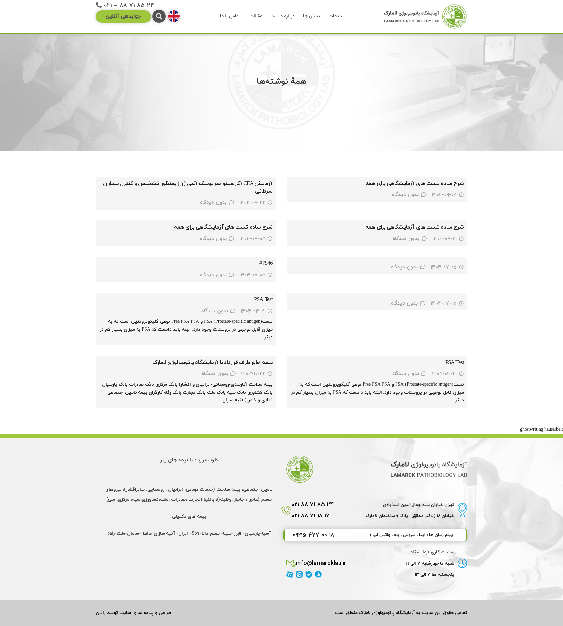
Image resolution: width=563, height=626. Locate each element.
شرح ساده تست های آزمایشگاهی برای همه (414, 183)
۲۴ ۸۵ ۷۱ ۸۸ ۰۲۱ (312, 504)
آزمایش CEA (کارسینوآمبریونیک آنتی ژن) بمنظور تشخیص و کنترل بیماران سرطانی (188, 187)
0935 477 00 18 (313, 535)
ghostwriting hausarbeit (541, 429)
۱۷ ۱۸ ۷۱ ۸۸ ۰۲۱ (310, 516)
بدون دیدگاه (405, 194)
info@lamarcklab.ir (321, 563)
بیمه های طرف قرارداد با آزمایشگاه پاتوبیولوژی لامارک (212, 362)
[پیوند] (425, 16)
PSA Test (263, 300)
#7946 (266, 263)
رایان (100, 613)
